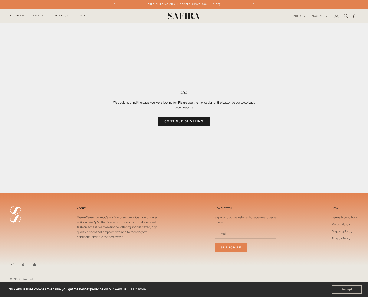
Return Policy (341, 224)
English (317, 16)
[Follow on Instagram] (12, 264)
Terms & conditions (345, 217)
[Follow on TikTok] (23, 264)
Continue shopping (184, 121)
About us (61, 15)
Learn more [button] (137, 289)
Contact (83, 15)
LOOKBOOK (17, 15)
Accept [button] (347, 289)
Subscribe (231, 247)
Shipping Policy (342, 231)
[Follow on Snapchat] (34, 264)
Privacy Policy (341, 238)
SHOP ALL (39, 15)
